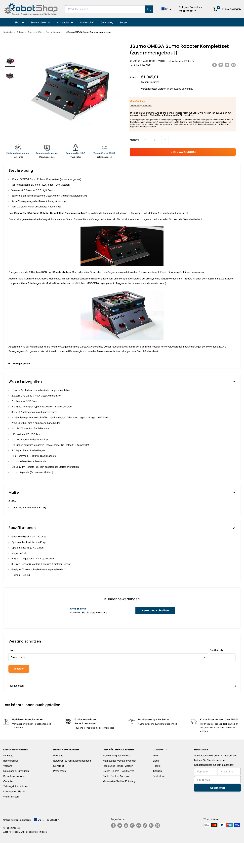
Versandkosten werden (153, 88)
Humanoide (63, 22)
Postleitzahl (216, 650)
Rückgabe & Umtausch (16, 770)
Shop (18, 22)
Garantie (8, 781)
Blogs (156, 760)
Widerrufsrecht (11, 796)
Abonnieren (217, 787)
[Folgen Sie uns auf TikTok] (145, 825)
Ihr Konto (8, 755)
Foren (156, 755)
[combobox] (105, 9)
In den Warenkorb (183, 151)
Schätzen (18, 668)
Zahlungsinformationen (15, 786)
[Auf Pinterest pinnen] (220, 64)
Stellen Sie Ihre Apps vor (116, 776)
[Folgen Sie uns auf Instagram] (126, 825)
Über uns (58, 755)
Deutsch (52, 820)
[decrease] (144, 139)
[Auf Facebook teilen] (214, 64)
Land (11, 650)
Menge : (134, 139)
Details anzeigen (47, 157)
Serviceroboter (39, 22)
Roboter (20, 32)
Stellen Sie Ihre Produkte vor (118, 770)
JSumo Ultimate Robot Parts (147, 61)
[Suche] (149, 9)
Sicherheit (58, 765)
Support (124, 22)
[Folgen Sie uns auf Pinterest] (132, 825)
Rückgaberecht (16, 685)
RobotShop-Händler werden (118, 765)
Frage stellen (75, 157)
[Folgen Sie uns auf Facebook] (113, 825)
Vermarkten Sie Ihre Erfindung (119, 781)
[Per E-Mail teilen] (233, 64)
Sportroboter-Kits (54, 32)
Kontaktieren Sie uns (14, 791)
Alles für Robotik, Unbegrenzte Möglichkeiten (25, 832)
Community (107, 22)
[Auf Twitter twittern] (227, 64)
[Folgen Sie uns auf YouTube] (138, 825)
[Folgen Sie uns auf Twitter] (119, 825)
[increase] (165, 139)
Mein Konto (186, 10)
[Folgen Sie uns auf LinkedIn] (151, 825)
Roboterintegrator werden (116, 755)
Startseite (8, 32)
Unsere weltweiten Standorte (17, 820)
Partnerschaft (87, 22)
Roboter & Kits (35, 32)
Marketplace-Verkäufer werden (119, 760)
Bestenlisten (159, 776)
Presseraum (60, 770)
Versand (7, 765)
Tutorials (157, 770)
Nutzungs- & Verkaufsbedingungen (72, 760)
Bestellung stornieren (14, 776)
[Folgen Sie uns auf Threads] (157, 825)
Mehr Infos (18, 157)
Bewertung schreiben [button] (155, 610)
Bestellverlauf (10, 760)
